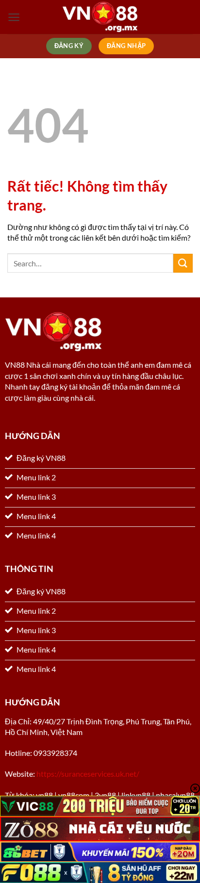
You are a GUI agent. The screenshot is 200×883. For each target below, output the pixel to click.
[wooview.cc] (100, 17)
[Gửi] (183, 263)
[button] (13, 17)
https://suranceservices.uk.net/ (87, 773)
